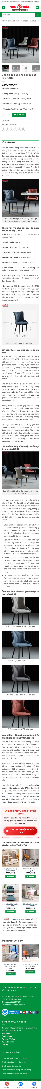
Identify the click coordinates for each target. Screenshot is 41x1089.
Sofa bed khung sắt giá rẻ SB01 (10, 905)
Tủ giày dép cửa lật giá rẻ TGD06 (10, 870)
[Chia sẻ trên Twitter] (11, 129)
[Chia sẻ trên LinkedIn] (23, 129)
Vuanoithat (16, 919)
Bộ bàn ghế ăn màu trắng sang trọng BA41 (10, 966)
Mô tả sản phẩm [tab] (8, 142)
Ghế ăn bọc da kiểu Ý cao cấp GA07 (30, 965)
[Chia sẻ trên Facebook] (7, 129)
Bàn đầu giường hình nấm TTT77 (30, 905)
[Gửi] (37, 15)
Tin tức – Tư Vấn (8, 1039)
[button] (3, 7)
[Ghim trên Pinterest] (19, 129)
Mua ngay (19, 115)
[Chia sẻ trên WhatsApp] (3, 129)
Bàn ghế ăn (34, 21)
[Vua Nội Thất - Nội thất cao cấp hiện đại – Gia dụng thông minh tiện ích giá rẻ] (20, 7)
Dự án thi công (8, 1042)
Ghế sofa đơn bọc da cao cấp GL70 (30, 870)
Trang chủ (6, 21)
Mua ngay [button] (10, 876)
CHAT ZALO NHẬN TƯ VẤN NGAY (22, 830)
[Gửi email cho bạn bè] (15, 129)
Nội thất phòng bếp (20, 21)
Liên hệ (5, 1044)
